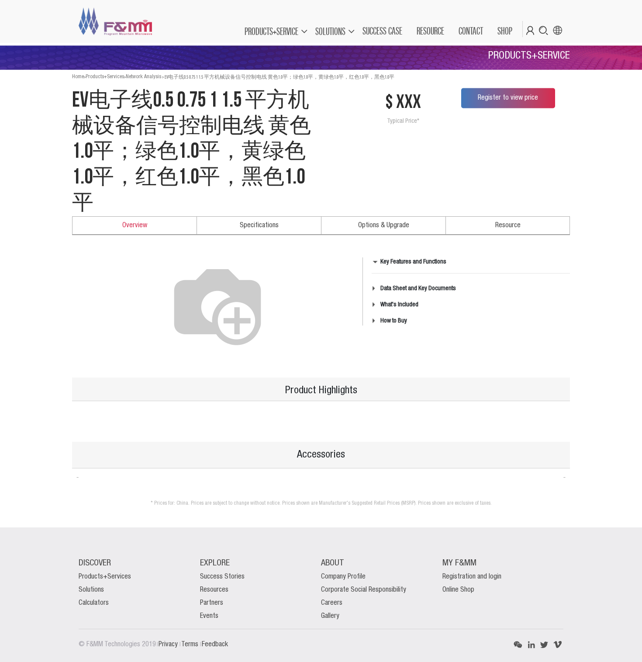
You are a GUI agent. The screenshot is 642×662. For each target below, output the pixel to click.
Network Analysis (143, 76)
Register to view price (508, 98)
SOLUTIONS (330, 31)
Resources (214, 590)
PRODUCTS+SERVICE (271, 31)
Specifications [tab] (259, 225)
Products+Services (105, 76)
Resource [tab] (508, 225)
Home (78, 76)
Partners (211, 603)
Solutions (91, 590)
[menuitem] (382, 31)
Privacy (169, 644)
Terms (190, 644)
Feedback (215, 644)
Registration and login (471, 577)
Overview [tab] (134, 225)
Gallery (330, 616)
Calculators (94, 603)
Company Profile (343, 577)
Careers (331, 603)
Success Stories (222, 577)
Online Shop (458, 590)
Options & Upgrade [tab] (383, 225)
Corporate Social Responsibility (363, 590)
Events (209, 616)
